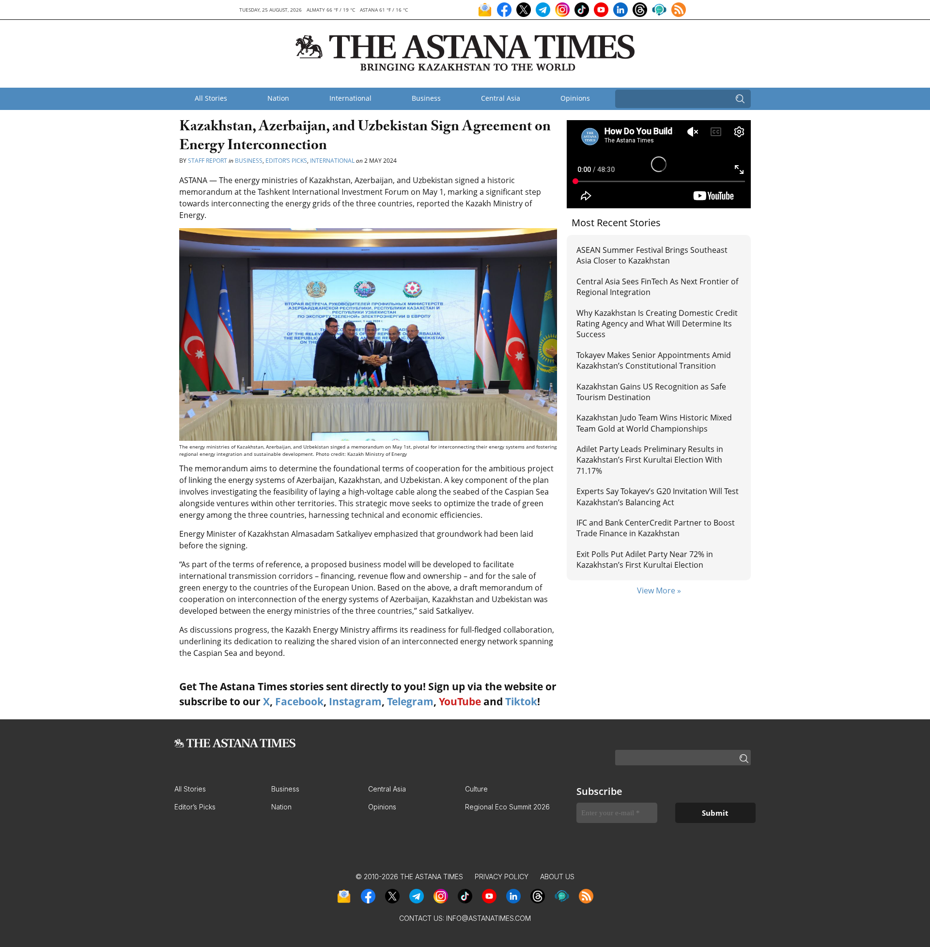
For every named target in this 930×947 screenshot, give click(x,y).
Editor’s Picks (286, 160)
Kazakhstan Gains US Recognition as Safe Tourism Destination (651, 392)
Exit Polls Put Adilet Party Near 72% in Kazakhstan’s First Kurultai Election (644, 559)
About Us (557, 876)
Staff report (208, 160)
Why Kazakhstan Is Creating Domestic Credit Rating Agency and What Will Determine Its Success (657, 324)
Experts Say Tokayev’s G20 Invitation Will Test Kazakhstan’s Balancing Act (657, 496)
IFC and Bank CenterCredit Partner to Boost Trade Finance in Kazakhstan (655, 528)
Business (426, 98)
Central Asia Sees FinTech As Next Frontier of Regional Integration (657, 286)
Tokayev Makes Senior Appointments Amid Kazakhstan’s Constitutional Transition (653, 360)
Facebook (299, 701)
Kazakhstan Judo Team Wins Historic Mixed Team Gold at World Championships (654, 423)
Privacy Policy (501, 876)
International (350, 98)
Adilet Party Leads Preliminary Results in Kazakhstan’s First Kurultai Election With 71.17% (649, 460)
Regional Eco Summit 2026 (507, 807)
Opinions (575, 98)
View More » (659, 590)
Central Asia (500, 98)
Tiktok (521, 701)
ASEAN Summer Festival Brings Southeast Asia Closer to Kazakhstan (652, 255)
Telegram (410, 701)
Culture (476, 789)
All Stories (211, 98)
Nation (278, 98)
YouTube (460, 701)
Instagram (355, 701)
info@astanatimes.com (488, 918)
